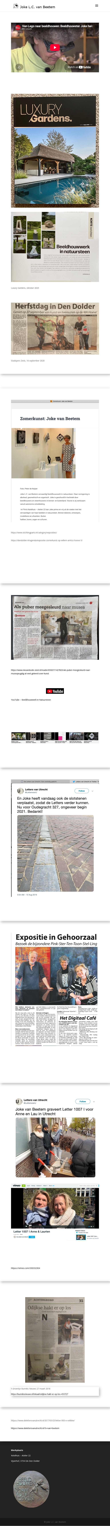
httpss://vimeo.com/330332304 (25, 1268)
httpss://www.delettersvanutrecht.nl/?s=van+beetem (35, 1428)
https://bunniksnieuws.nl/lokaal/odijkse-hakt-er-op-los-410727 (39, 1394)
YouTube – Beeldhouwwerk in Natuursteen (32, 699)
